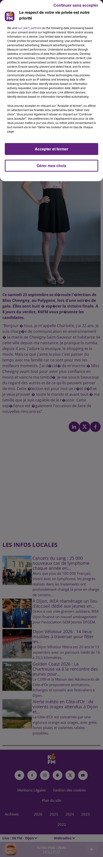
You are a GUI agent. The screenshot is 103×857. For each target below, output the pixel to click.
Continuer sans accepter (75, 5)
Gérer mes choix (51, 165)
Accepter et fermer (51, 149)
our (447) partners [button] (29, 28)
